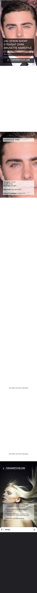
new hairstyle (14, 505)
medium (22, 514)
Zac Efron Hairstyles (18, 518)
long (27, 514)
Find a (9, 505)
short (17, 514)
